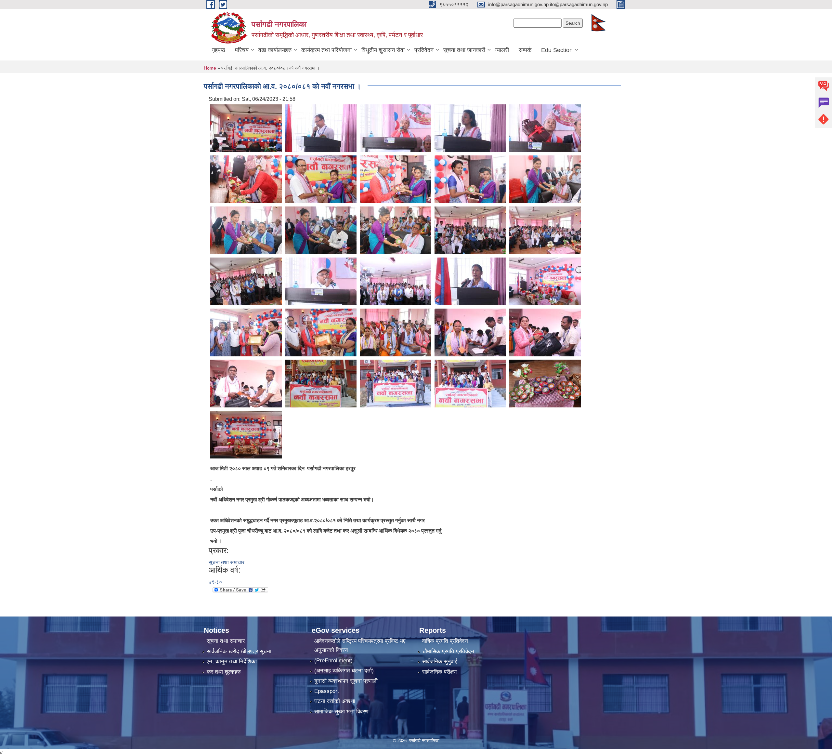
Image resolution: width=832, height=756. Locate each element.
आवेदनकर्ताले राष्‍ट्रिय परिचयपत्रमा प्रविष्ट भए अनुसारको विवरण (359, 645)
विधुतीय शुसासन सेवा (383, 50)
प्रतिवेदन (424, 50)
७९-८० (215, 582)
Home (210, 68)
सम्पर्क (525, 50)
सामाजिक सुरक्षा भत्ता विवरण (341, 712)
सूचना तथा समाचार (226, 562)
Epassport (326, 691)
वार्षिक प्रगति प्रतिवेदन (445, 641)
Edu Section (557, 50)
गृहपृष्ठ (218, 50)
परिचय (242, 50)
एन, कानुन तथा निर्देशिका (232, 661)
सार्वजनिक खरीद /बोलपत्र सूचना (239, 651)
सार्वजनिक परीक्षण (439, 672)
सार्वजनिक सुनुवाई (439, 661)
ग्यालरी (502, 50)
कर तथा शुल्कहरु (224, 672)
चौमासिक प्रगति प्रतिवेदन (448, 651)
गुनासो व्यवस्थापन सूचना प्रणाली (346, 681)
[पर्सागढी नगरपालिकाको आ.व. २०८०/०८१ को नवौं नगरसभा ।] (246, 128)
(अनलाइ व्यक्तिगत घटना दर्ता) (344, 671)
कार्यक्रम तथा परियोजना (326, 50)
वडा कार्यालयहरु (275, 50)
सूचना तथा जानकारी (464, 50)
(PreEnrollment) (333, 660)
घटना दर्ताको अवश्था (334, 701)
